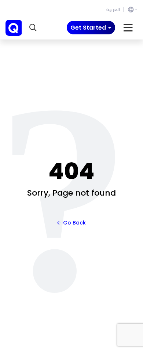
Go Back (74, 222)
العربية (113, 9)
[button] (33, 27)
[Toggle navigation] (128, 28)
